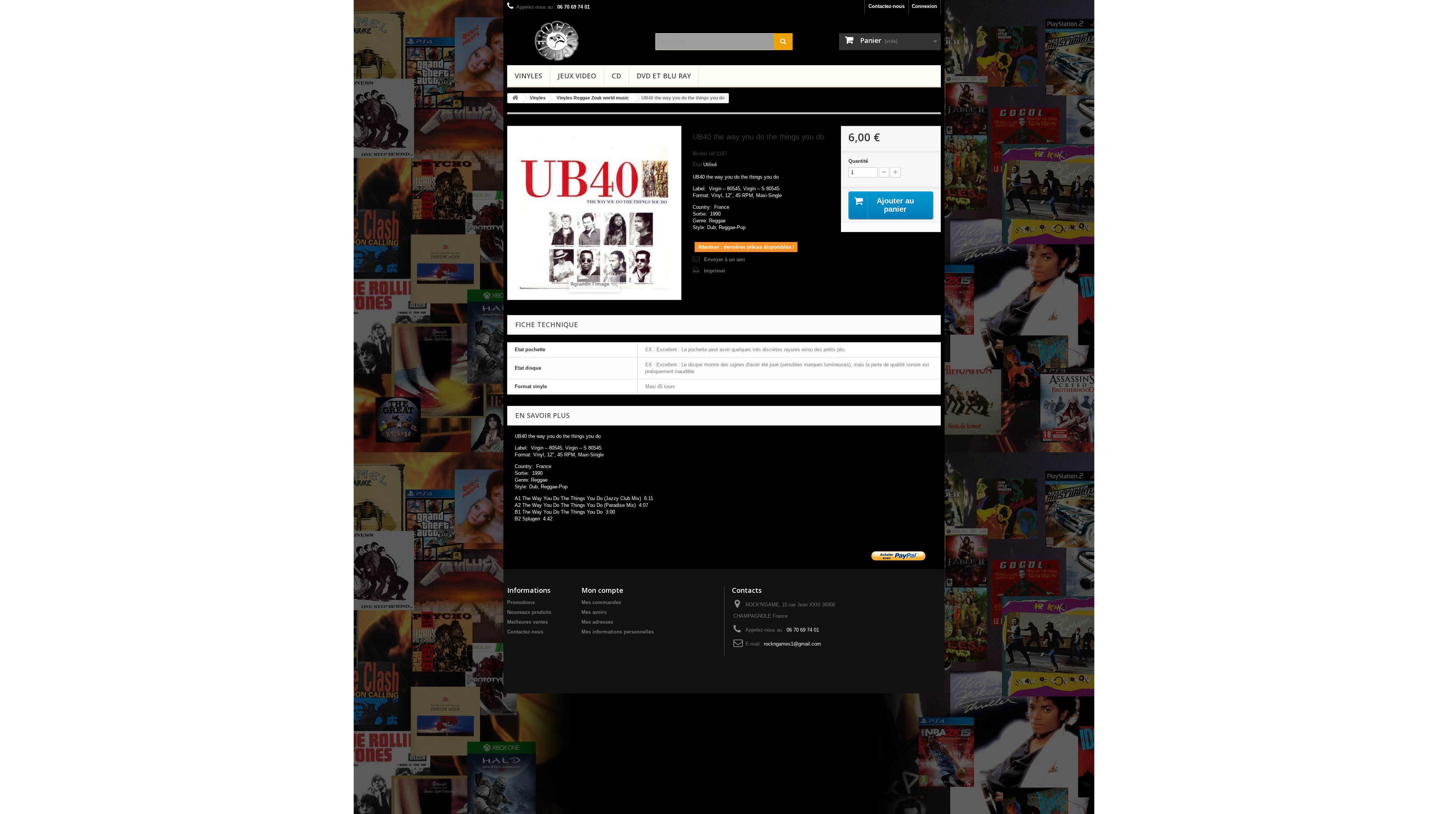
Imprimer (715, 271)
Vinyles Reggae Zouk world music (593, 98)
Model (700, 153)
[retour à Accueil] (515, 98)
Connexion (924, 6)
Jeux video (577, 75)
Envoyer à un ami (724, 259)
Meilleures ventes (527, 622)
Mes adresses (597, 622)
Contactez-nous (886, 6)
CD (616, 75)
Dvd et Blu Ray (664, 75)
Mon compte (602, 590)
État (697, 164)
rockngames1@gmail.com (792, 644)
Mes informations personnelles (617, 632)
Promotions (521, 602)
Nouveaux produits (529, 612)
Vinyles (528, 75)
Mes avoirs (594, 612)
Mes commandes (601, 602)
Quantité (858, 161)
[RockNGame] (588, 40)
